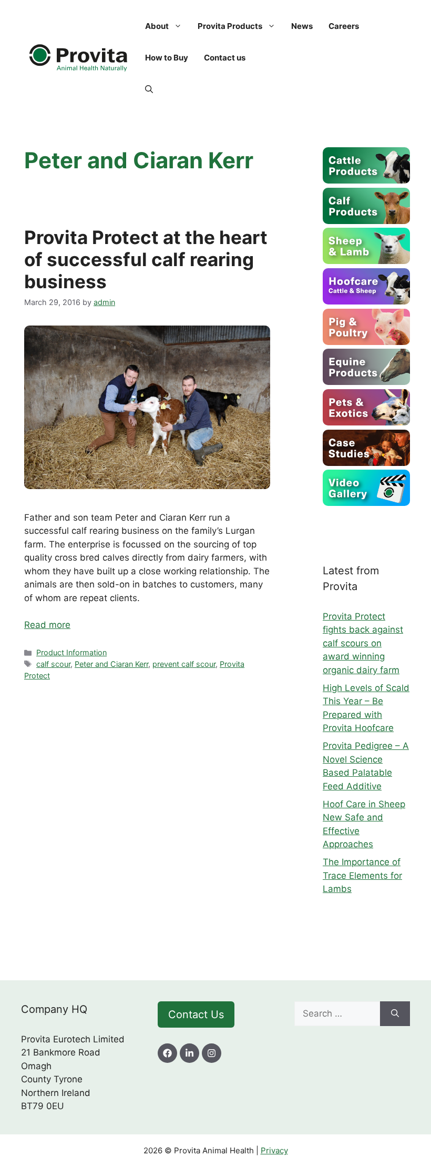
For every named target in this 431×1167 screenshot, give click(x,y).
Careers (344, 26)
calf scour (53, 663)
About (157, 26)
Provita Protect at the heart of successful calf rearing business (146, 259)
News (302, 26)
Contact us (224, 58)
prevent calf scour (184, 663)
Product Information (71, 652)
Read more (47, 625)
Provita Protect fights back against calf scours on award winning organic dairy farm (363, 643)
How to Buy (166, 58)
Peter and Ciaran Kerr (111, 663)
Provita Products (230, 26)
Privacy (274, 1150)
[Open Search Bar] (149, 89)
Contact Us (196, 1014)
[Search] (395, 1014)
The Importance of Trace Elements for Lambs (362, 875)
